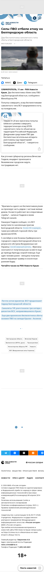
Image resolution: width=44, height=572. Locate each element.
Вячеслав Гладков (31, 339)
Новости (33, 346)
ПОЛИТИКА (6, 471)
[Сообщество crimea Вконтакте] (14, 453)
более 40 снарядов (31, 228)
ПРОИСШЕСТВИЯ (30, 471)
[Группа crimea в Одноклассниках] (33, 453)
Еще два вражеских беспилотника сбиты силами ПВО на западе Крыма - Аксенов (22, 317)
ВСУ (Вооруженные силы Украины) (21, 350)
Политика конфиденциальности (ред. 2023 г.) (19, 505)
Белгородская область (14, 339)
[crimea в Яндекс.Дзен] (23, 453)
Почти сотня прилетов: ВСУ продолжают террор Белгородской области (21, 303)
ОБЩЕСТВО (16, 471)
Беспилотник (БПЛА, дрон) (15, 343)
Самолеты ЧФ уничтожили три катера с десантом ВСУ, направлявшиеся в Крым (21, 310)
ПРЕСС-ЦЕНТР (18, 478)
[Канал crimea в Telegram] (5, 453)
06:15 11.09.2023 (6, 43)
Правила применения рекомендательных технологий (18, 509)
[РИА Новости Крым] (9, 23)
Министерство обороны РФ (17, 346)
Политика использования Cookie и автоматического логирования (15, 501)
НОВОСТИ (5, 478)
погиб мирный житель (20, 247)
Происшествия (32, 343)
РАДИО (30, 478)
